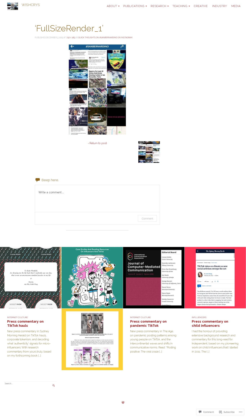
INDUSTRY (219, 6)
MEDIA (236, 6)
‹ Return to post (97, 143)
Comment (147, 218)
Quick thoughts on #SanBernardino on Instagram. (105, 37)
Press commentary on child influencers (210, 323)
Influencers (199, 317)
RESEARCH (158, 6)
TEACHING (180, 6)
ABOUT (112, 6)
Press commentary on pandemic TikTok (148, 323)
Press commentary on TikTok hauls (25, 323)
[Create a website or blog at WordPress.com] (123, 403)
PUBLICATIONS (133, 6)
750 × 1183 (70, 37)
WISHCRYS (31, 5)
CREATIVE (201, 6)
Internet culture (17, 317)
